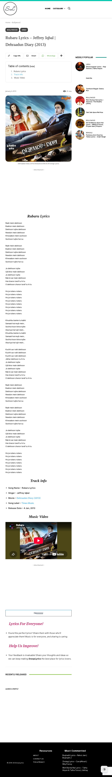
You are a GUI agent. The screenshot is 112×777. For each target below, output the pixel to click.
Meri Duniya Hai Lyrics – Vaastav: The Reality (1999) (95, 101)
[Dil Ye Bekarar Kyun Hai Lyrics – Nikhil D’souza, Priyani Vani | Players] (80, 123)
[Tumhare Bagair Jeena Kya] (80, 89)
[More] (61, 55)
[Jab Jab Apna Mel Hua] (80, 112)
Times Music (27, 503)
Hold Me (89, 78)
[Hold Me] (80, 78)
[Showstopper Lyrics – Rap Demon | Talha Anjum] (80, 66)
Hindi (24, 30)
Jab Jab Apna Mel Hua (94, 112)
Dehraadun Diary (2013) (29, 498)
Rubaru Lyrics (20, 71)
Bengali (89, 133)
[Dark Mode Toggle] (104, 769)
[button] (69, 8)
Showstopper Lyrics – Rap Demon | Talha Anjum (96, 67)
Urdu (88, 64)
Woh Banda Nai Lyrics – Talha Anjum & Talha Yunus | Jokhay (75, 769)
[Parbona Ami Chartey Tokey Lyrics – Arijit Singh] (80, 135)
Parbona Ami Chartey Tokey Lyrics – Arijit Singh (96, 136)
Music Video (19, 78)
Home (7, 22)
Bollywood (16, 22)
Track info (18, 74)
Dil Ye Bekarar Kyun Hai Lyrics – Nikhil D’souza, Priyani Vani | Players (95, 124)
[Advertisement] (38, 190)
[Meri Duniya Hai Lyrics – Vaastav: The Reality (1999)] (80, 100)
